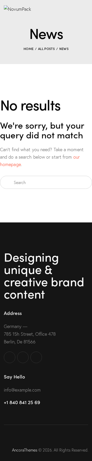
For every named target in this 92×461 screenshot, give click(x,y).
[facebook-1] (9, 357)
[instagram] (23, 357)
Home (28, 48)
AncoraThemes (24, 450)
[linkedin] (36, 357)
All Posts (46, 48)
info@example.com (22, 390)
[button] (86, 8)
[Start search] (6, 182)
